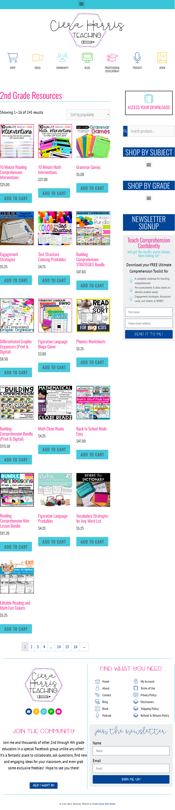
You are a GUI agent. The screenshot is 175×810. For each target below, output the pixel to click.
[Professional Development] (112, 57)
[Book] (162, 57)
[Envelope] (29, 711)
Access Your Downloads (149, 107)
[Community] (62, 57)
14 (59, 646)
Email (97, 760)
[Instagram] (43, 711)
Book (162, 67)
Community (62, 67)
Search (125, 131)
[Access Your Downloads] (148, 98)
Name (97, 743)
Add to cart (16, 198)
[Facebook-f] (36, 711)
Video (37, 67)
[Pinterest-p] (51, 711)
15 (67, 646)
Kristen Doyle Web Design (103, 803)
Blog (87, 67)
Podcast (137, 67)
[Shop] (12, 57)
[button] (81, 3)
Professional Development (112, 69)
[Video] (37, 57)
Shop (12, 67)
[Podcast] (137, 57)
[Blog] (87, 57)
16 (75, 646)
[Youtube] (58, 711)
